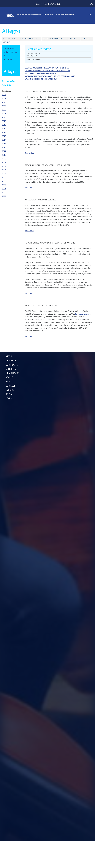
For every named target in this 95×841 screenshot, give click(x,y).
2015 (4, 136)
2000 (4, 192)
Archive (6, 42)
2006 (4, 169)
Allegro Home (9, 39)
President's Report (29, 39)
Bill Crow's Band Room (53, 39)
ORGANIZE (28, 14)
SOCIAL (69, 14)
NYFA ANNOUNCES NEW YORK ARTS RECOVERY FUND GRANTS (50, 76)
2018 (4, 124)
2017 (4, 128)
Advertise (73, 39)
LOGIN (72, 14)
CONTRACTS (35, 14)
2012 (4, 147)
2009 (4, 158)
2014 (4, 139)
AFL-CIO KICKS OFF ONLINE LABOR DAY (41, 79)
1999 (4, 196)
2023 (4, 105)
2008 (4, 162)
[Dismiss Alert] (91, 3)
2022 (4, 109)
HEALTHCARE (47, 14)
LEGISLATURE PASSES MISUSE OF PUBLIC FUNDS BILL (47, 68)
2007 (4, 166)
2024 (4, 102)
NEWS (22, 14)
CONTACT (61, 14)
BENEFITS (40, 14)
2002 (4, 184)
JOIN (57, 14)
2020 (4, 117)
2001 (4, 188)
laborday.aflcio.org (82, 314)
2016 (4, 132)
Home (19, 14)
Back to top (29, 153)
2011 (4, 151)
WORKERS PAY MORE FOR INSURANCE (40, 73)
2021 (4, 113)
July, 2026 (8, 59)
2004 (4, 177)
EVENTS (65, 14)
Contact (86, 39)
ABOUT (53, 14)
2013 (4, 143)
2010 (4, 154)
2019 (4, 120)
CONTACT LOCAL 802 (48, 3)
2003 (4, 181)
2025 (4, 98)
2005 (4, 173)
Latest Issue (9, 48)
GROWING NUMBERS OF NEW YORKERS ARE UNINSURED (47, 70)
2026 (4, 94)
